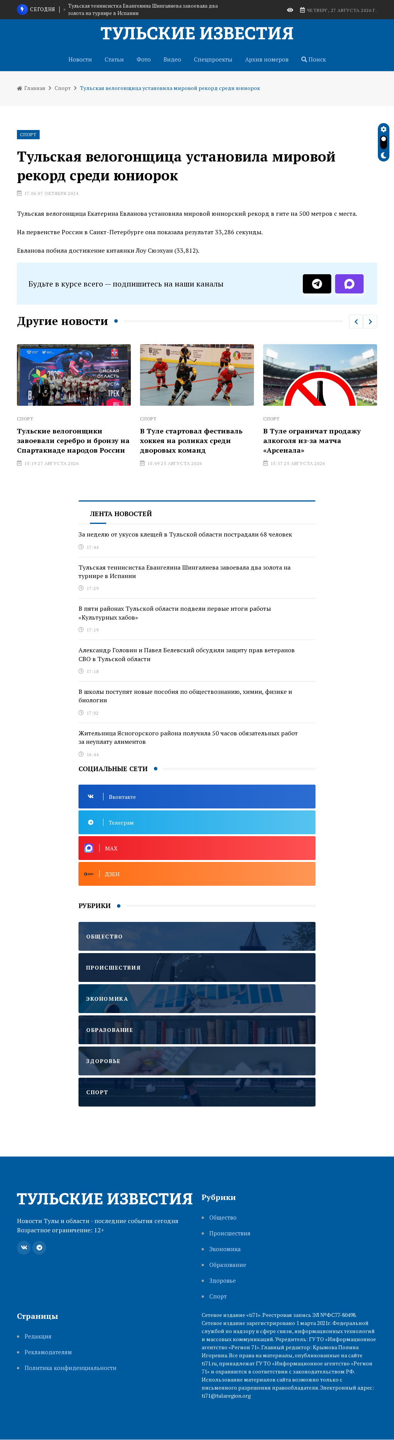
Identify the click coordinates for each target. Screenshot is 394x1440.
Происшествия (229, 1233)
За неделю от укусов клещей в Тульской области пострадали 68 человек (185, 534)
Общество (223, 1217)
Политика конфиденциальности (71, 1368)
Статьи (114, 59)
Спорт (63, 88)
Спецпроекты (213, 59)
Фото (144, 59)
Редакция (38, 1336)
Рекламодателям (48, 1352)
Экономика (225, 1249)
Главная (34, 88)
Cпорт (218, 1296)
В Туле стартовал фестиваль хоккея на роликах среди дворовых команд (111, 440)
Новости (80, 59)
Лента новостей (121, 513)
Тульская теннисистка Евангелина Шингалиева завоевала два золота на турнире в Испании (184, 571)
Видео (172, 59)
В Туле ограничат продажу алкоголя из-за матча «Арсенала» (232, 440)
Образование (227, 1265)
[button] (356, 321)
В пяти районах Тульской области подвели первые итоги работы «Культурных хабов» (137, 12)
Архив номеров (267, 59)
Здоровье (222, 1280)
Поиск (316, 59)
